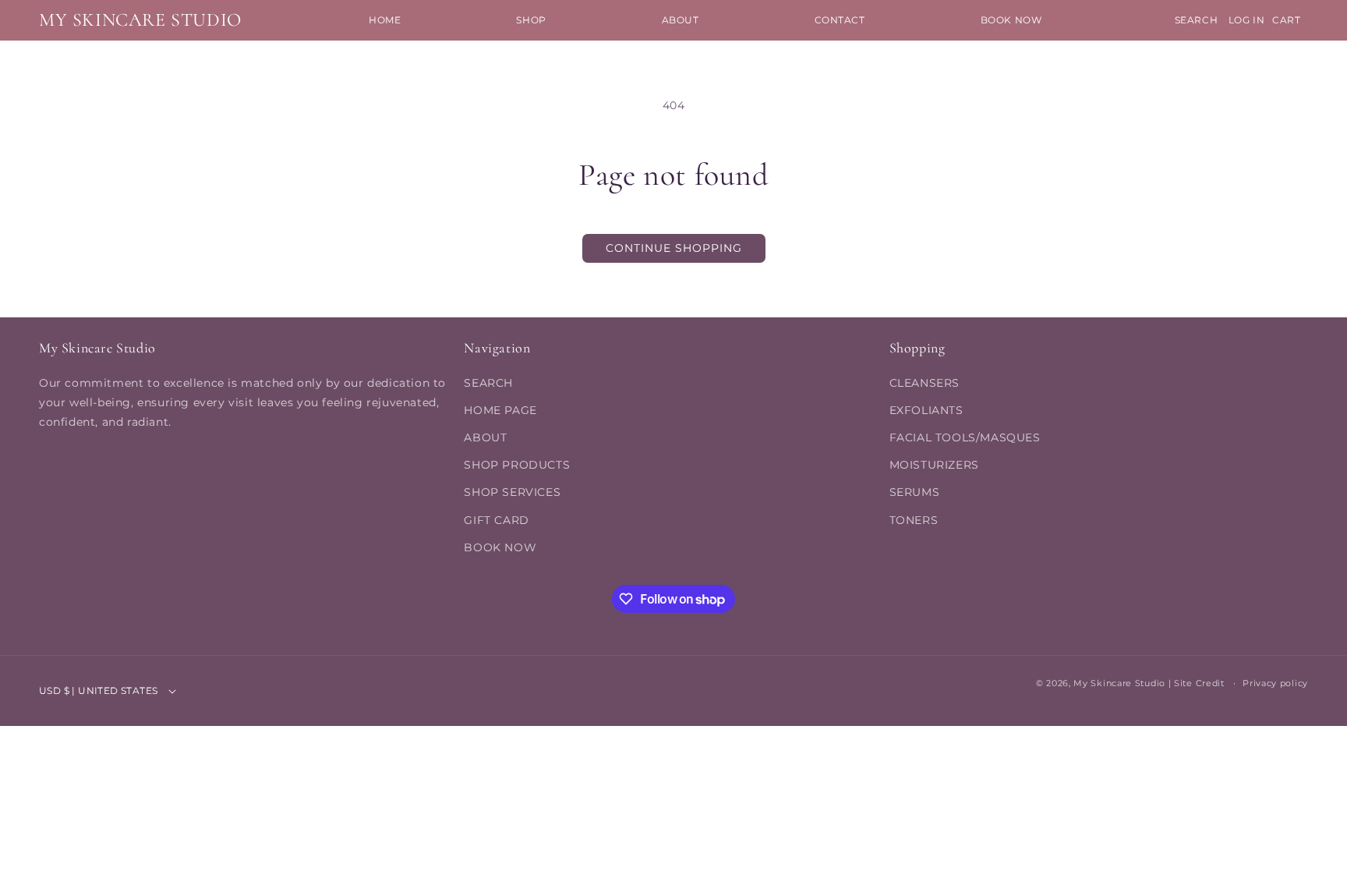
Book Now (500, 547)
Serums (914, 492)
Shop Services (512, 492)
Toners (914, 520)
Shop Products (517, 465)
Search (488, 383)
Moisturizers (934, 465)
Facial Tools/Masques (965, 437)
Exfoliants (926, 410)
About (485, 437)
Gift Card (496, 520)
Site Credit (1199, 683)
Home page (500, 410)
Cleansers (924, 383)
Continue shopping (674, 248)
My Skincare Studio (1119, 683)
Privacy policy (1275, 683)
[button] (531, 20)
